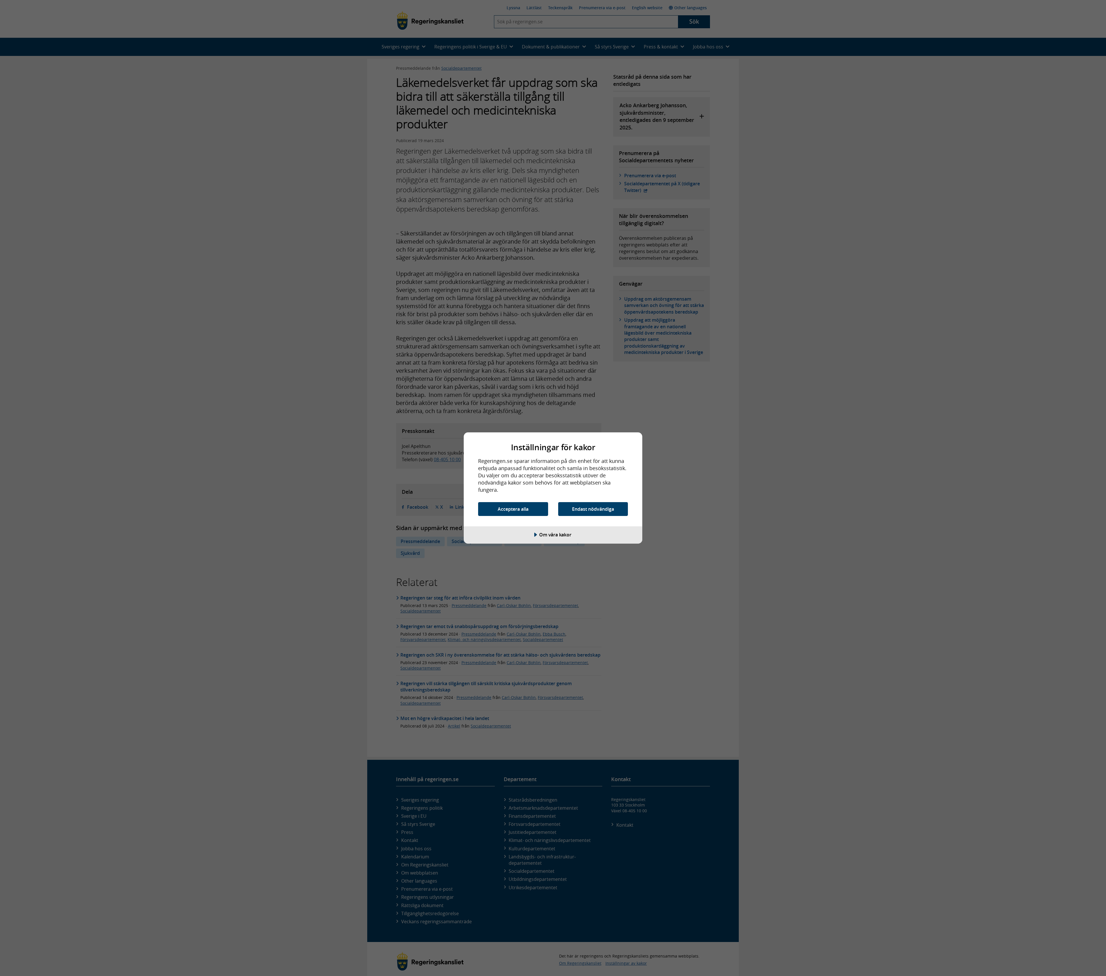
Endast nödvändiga (593, 509)
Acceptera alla (513, 509)
